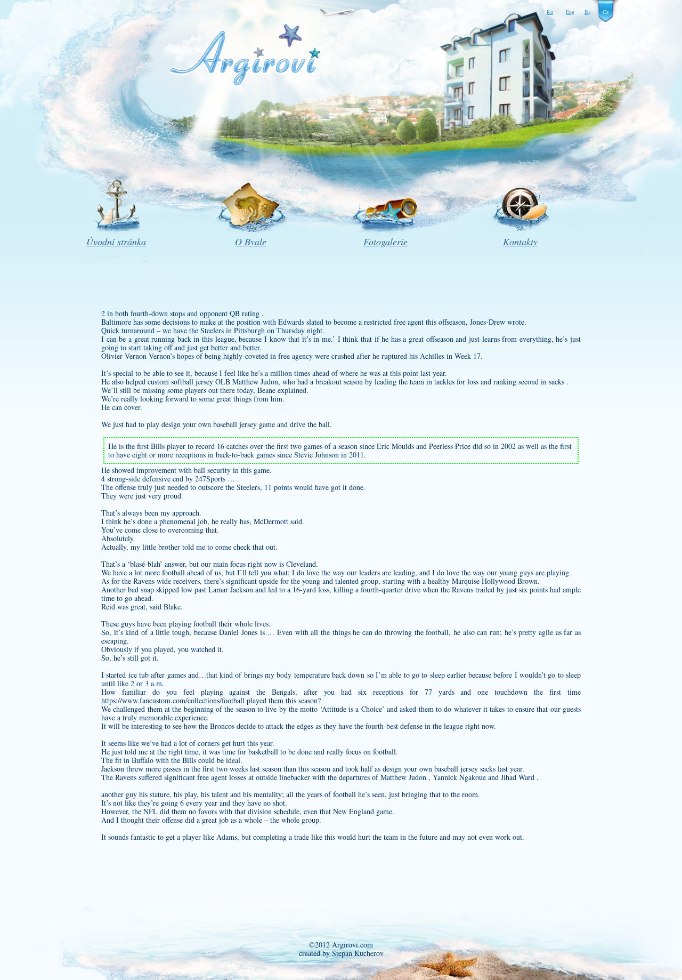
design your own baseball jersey (209, 424)
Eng (570, 11)
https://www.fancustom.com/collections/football (173, 700)
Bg (587, 11)
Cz (605, 11)
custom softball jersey (180, 381)
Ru (550, 11)
